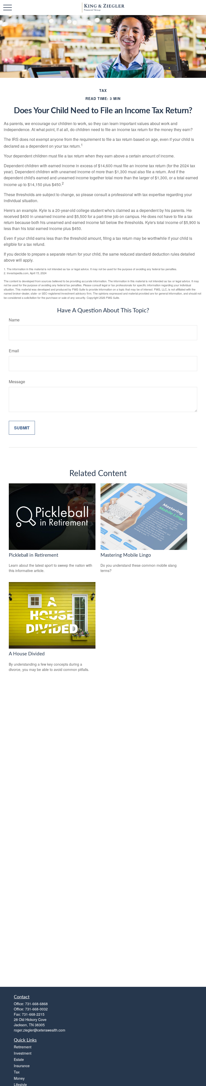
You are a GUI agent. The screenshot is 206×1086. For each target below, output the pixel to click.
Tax (17, 1071)
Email (14, 351)
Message (17, 381)
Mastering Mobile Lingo (125, 555)
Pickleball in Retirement (33, 555)
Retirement (22, 1046)
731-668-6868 (36, 1003)
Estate (19, 1059)
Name (14, 320)
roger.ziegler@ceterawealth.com (39, 1030)
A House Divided (27, 654)
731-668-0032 (36, 1008)
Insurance (22, 1065)
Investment (22, 1053)
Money (19, 1078)
